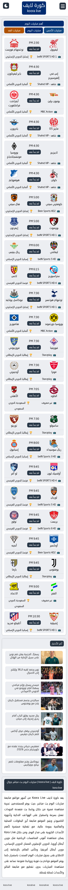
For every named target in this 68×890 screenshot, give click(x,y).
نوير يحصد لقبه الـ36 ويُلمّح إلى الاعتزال (25, 671)
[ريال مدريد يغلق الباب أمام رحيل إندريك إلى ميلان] (52, 718)
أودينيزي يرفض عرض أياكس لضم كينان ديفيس (25, 732)
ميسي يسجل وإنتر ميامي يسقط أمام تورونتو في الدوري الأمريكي (25, 688)
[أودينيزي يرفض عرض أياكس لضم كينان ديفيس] (52, 734)
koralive (31, 885)
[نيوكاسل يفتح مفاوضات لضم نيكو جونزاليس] (52, 764)
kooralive (44, 885)
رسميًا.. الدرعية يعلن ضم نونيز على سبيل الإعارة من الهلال (24, 655)
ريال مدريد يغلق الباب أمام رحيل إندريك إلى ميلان (25, 717)
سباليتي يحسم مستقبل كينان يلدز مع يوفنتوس (23, 701)
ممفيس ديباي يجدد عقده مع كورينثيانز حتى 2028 (23, 747)
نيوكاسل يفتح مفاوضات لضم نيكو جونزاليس (24, 763)
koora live (58, 885)
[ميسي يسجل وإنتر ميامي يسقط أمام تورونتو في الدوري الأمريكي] (52, 688)
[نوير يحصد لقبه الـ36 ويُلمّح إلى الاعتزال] (52, 672)
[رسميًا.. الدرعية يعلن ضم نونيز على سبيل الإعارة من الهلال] (52, 657)
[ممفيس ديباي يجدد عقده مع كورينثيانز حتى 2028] (52, 749)
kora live (7, 885)
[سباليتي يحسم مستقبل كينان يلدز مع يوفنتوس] (52, 703)
